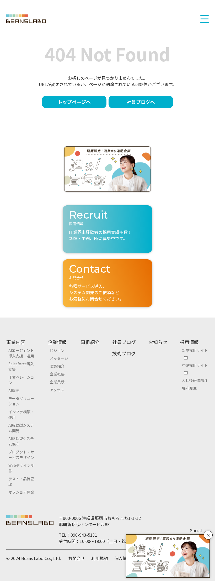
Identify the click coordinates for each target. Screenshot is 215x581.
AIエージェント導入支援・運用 (21, 353)
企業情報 (57, 342)
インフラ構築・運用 (21, 414)
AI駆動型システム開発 (21, 427)
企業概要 (57, 374)
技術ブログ (124, 353)
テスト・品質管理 (21, 481)
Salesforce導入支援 (21, 366)
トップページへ (74, 101)
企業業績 (57, 381)
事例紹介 (90, 342)
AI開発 (13, 390)
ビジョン (57, 350)
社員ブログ (124, 342)
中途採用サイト (195, 365)
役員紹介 (57, 366)
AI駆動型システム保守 (21, 441)
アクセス (57, 389)
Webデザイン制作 (21, 468)
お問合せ (76, 558)
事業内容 (15, 342)
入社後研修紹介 (195, 380)
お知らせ (157, 342)
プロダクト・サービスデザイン (21, 454)
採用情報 (189, 342)
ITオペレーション (21, 379)
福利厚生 (189, 388)
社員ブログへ (141, 101)
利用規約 (99, 558)
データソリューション (21, 401)
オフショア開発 (21, 492)
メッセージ (59, 358)
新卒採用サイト (195, 350)
